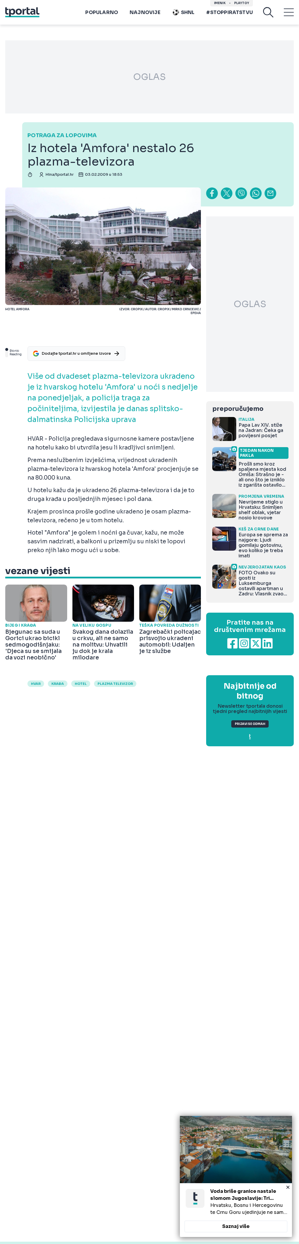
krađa (57, 684)
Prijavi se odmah (250, 724)
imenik (220, 3)
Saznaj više (236, 1226)
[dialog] (236, 1176)
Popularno (101, 12)
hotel (81, 684)
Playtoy (241, 3)
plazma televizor (115, 684)
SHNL (188, 12)
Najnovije (145, 12)
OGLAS (149, 76)
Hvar (36, 684)
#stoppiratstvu (229, 12)
